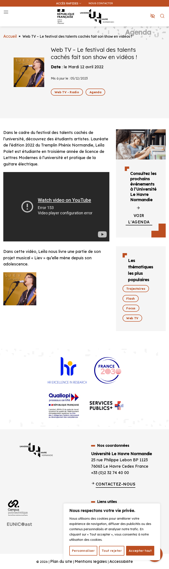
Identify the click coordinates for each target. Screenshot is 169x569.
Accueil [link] (10, 36)
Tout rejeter (112, 551)
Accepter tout (140, 551)
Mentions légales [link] (91, 561)
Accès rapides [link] (67, 3)
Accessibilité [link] (121, 561)
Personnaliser (83, 551)
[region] (111, 531)
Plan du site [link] (61, 561)
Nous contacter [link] (101, 3)
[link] (163, 25)
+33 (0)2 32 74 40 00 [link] (110, 472)
